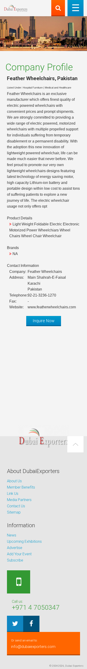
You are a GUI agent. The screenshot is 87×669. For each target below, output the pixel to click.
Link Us (12, 493)
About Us (14, 481)
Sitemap (14, 512)
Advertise (14, 548)
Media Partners (19, 500)
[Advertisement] (43, 373)
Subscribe (15, 560)
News (11, 535)
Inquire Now (44, 320)
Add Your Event (19, 554)
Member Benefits (21, 487)
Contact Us (16, 506)
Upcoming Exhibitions (24, 541)
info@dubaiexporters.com (33, 644)
